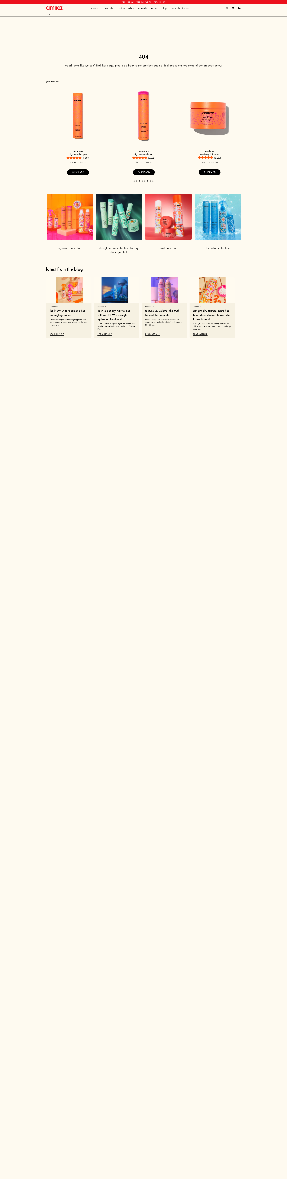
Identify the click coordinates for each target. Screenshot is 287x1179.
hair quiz (108, 8)
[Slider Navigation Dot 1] (134, 181)
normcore (78, 150)
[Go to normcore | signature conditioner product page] (143, 115)
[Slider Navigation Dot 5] (144, 181)
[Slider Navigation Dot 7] (150, 181)
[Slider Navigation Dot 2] (136, 181)
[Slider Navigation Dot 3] (139, 181)
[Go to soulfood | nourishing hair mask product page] (209, 115)
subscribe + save (180, 8)
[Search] (227, 8)
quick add (78, 172)
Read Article (57, 334)
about (154, 8)
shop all (95, 8)
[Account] (233, 8)
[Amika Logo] (55, 8)
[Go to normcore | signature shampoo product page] (78, 115)
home (48, 14)
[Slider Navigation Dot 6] (147, 181)
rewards (142, 8)
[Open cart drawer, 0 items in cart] (239, 8)
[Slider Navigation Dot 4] (142, 181)
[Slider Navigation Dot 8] (153, 181)
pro (195, 8)
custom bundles (125, 8)
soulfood (210, 150)
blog (164, 8)
